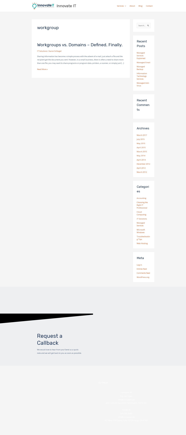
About (132, 6)
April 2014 (141, 160)
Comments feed (143, 273)
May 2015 (141, 143)
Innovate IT (66, 6)
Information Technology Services (142, 76)
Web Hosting (142, 243)
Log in (139, 265)
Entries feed (142, 269)
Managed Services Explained (141, 55)
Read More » (42, 69)
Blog (140, 6)
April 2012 (141, 168)
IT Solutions (42, 51)
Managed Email (143, 62)
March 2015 (142, 151)
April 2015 (141, 147)
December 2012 (143, 164)
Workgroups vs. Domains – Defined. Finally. (80, 44)
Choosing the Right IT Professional (142, 205)
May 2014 (141, 155)
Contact (149, 6)
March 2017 (142, 135)
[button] (125, 6)
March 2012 (142, 172)
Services (120, 6)
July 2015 (141, 139)
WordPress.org (143, 277)
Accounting (141, 198)
